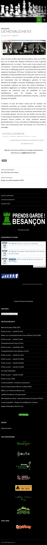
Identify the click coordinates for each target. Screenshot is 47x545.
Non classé (5, 28)
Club (4, 160)
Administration (6, 428)
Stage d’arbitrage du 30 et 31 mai (12, 406)
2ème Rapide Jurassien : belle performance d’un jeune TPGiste (22, 398)
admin (16, 35)
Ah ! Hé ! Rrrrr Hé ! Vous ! (10, 171)
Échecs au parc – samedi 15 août (12, 339)
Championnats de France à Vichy (12, 343)
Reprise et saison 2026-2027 (10, 327)
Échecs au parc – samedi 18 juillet (12, 363)
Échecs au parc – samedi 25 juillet (12, 359)
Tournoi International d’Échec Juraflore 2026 (16, 386)
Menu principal (44, 19)
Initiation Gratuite (8, 199)
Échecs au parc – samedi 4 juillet (12, 375)
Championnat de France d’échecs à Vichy (15, 351)
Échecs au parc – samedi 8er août (12, 347)
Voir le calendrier (39, 266)
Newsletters (5, 204)
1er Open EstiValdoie (8, 371)
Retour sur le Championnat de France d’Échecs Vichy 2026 (21, 335)
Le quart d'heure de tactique (23, 301)
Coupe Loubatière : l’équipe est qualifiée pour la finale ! (19, 402)
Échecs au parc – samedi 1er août (12, 355)
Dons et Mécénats (7, 195)
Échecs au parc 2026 (8, 379)
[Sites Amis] (23, 527)
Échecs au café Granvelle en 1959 (12, 179)
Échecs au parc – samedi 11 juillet (12, 367)
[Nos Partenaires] (23, 443)
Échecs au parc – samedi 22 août (12, 331)
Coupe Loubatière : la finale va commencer (15, 383)
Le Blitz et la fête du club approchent (13, 394)
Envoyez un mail (23, 230)
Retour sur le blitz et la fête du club (13, 390)
